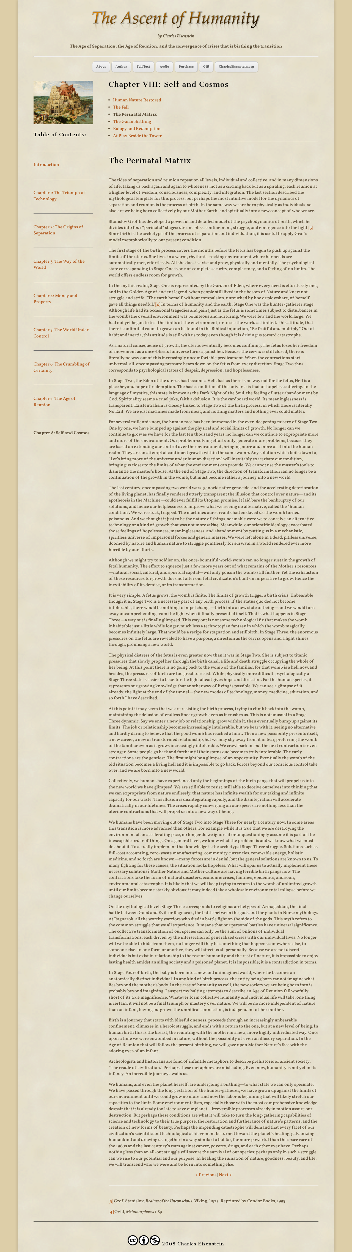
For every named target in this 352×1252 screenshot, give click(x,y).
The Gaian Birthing (132, 122)
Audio (164, 67)
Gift (206, 67)
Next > (225, 1175)
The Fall (121, 107)
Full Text (143, 67)
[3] (311, 228)
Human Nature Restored (137, 100)
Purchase (186, 67)
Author (121, 67)
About (101, 67)
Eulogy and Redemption (137, 129)
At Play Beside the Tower (137, 136)
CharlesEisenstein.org (236, 67)
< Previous (206, 1175)
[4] (157, 304)
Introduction (46, 165)
